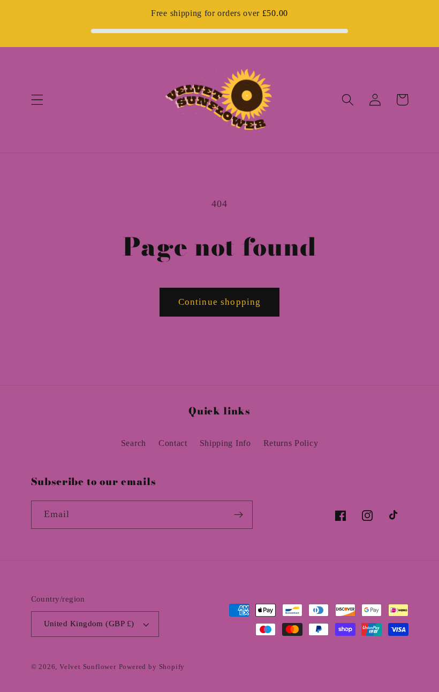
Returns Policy (291, 443)
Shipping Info (225, 443)
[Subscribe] (238, 515)
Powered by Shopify (152, 667)
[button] (37, 99)
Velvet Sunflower (87, 667)
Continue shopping (219, 302)
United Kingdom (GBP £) (89, 623)
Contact (172, 443)
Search (133, 443)
